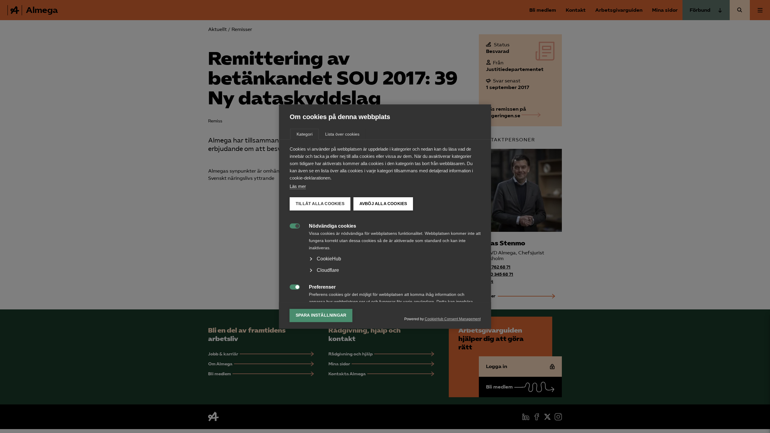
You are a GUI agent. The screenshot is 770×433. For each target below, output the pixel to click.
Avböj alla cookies (383, 203)
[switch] (292, 225)
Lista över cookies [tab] (342, 134)
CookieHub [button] (329, 258)
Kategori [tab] (305, 134)
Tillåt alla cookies (320, 203)
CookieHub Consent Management (453, 319)
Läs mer (298, 186)
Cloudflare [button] (328, 270)
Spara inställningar (321, 315)
